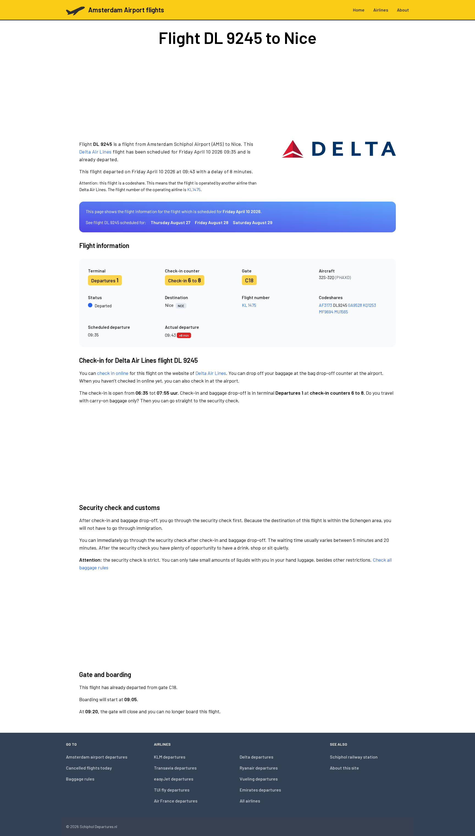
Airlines (380, 9)
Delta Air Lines (95, 152)
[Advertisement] (237, 92)
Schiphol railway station (354, 756)
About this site (344, 767)
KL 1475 (249, 305)
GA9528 (355, 305)
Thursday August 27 (170, 222)
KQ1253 (369, 305)
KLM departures (169, 756)
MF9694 (326, 311)
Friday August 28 (211, 222)
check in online (112, 373)
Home (358, 9)
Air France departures (175, 800)
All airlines (250, 800)
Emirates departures (260, 789)
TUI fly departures (171, 789)
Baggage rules (80, 778)
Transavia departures (175, 767)
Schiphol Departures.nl (98, 826)
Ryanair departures (259, 767)
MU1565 (341, 311)
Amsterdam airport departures (96, 756)
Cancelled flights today (89, 767)
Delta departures (256, 756)
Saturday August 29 (252, 222)
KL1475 (194, 189)
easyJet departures (173, 778)
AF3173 (325, 305)
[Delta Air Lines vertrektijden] (339, 166)
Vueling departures (259, 778)
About (403, 9)
